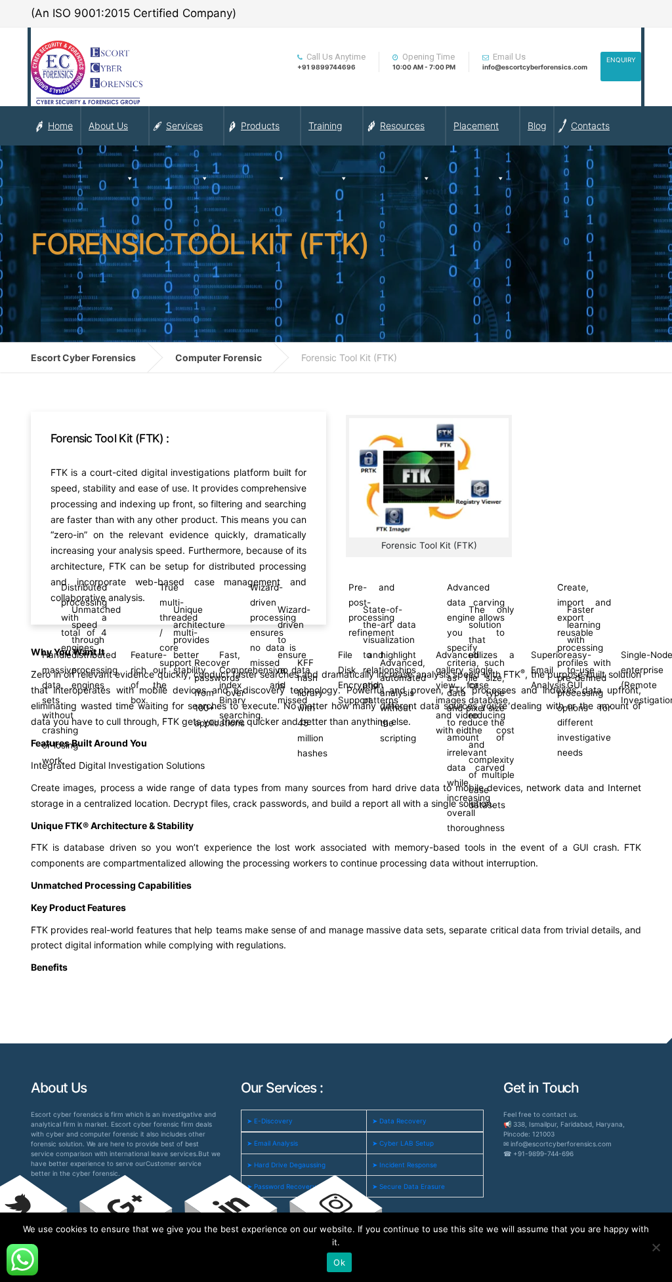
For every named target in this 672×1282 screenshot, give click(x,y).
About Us (108, 125)
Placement (476, 125)
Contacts (590, 125)
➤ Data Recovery (399, 1121)
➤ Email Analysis (272, 1143)
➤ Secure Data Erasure (408, 1186)
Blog (537, 125)
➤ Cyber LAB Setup (403, 1143)
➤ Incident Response (404, 1165)
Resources (402, 125)
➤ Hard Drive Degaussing (286, 1165)
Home (60, 125)
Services (184, 125)
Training (325, 125)
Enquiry (621, 60)
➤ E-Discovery (270, 1121)
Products (260, 125)
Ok (339, 1262)
